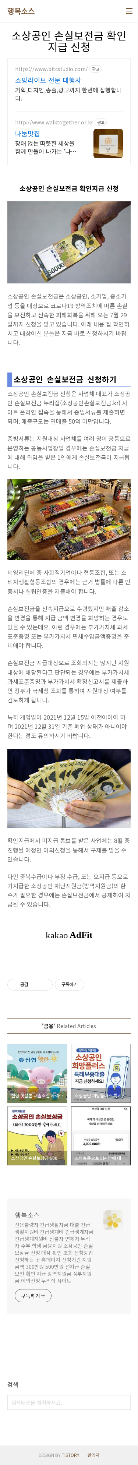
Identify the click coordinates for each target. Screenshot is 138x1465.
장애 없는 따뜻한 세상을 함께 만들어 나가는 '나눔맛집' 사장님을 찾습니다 (45, 147)
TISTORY (70, 1455)
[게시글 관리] (44, 984)
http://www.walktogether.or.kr (54, 122)
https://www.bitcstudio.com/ (51, 69)
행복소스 (21, 11)
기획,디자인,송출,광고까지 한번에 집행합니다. (68, 93)
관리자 (94, 1455)
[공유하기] (35, 984)
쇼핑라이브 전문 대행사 (48, 79)
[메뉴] (129, 11)
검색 (123, 1402)
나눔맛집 (27, 133)
